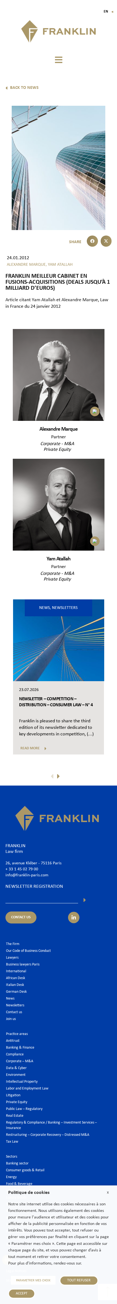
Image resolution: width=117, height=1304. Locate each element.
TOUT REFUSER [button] (79, 1280)
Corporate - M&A (57, 443)
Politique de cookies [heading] (29, 1192)
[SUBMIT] (85, 900)
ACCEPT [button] (21, 1293)
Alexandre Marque (79, 300)
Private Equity (57, 449)
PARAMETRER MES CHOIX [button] (33, 1280)
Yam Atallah (43, 300)
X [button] (108, 1192)
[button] (58, 59)
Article (11, 300)
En (109, 12)
